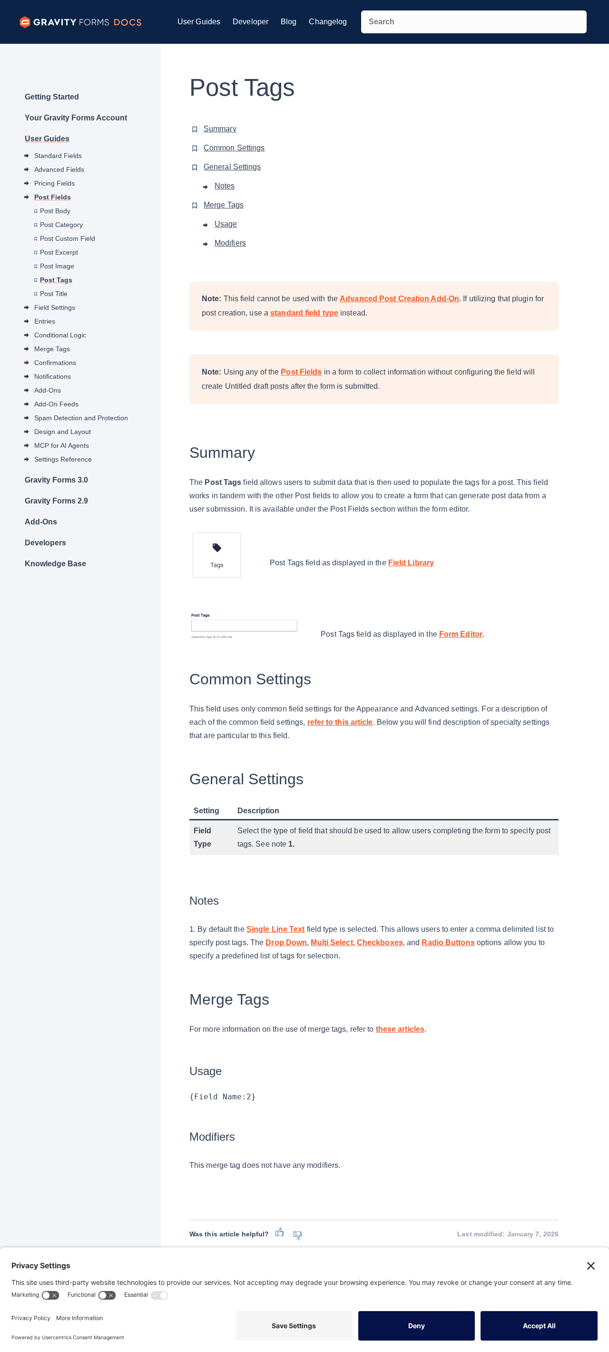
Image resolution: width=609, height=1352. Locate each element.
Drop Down (286, 942)
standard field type (304, 313)
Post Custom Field (67, 238)
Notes (225, 186)
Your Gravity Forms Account (76, 118)
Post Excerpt (59, 252)
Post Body (55, 211)
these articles (400, 1029)
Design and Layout (62, 431)
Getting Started (52, 97)
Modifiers (230, 243)
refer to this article (340, 722)
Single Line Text (275, 929)
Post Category (61, 224)
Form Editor (460, 634)
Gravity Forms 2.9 (56, 501)
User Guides (198, 22)
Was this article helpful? (229, 1234)
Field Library (411, 563)
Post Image (57, 266)
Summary (220, 129)
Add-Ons (47, 390)
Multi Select (332, 942)
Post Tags (56, 280)
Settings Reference (63, 459)
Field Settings (54, 307)
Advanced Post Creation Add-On (399, 299)
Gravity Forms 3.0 (56, 480)
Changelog (328, 22)
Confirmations (55, 362)
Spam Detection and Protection (81, 418)
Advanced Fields (59, 169)
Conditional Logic (60, 335)
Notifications (52, 376)
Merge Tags (52, 349)
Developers (45, 543)
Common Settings (234, 148)
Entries (44, 321)
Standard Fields (58, 155)
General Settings (232, 167)
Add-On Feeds (56, 404)
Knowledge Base (55, 564)
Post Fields (52, 197)
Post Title (54, 293)
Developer (250, 22)
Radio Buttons (448, 942)
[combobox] (474, 21)
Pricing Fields (54, 183)
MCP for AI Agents (61, 445)
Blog (288, 22)
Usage (226, 224)
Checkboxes (380, 942)
